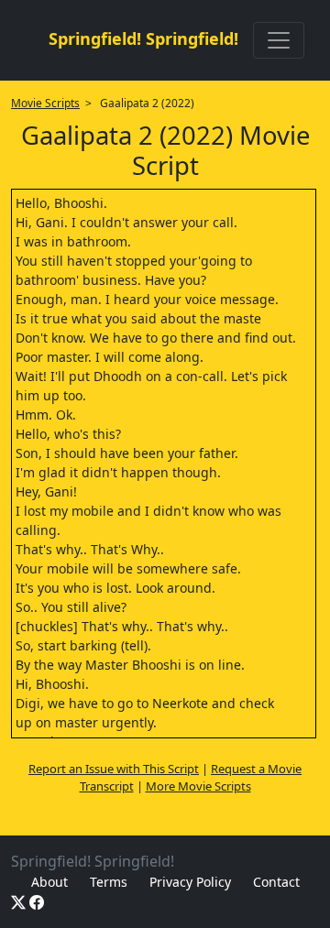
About (49, 881)
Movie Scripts (45, 103)
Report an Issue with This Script (113, 768)
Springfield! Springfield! (143, 38)
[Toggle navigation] (278, 40)
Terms (108, 881)
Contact (276, 881)
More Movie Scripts (198, 786)
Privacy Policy (190, 881)
